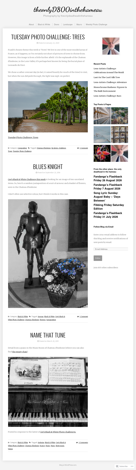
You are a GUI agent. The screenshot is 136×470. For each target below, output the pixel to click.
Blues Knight (48, 166)
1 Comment (84, 148)
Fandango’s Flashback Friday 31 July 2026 (108, 215)
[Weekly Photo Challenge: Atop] (119, 116)
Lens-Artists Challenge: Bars (107, 96)
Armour (40, 317)
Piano (53, 446)
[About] (119, 154)
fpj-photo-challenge (58, 148)
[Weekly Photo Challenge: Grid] (119, 135)
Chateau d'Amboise (44, 148)
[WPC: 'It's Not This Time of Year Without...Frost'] (102, 154)
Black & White (44, 24)
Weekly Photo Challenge (96, 24)
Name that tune (47, 335)
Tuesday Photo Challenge (22, 151)
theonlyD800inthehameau (68, 9)
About (31, 24)
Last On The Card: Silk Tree (107, 77)
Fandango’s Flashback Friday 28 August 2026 (108, 178)
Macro (79, 24)
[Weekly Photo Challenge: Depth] (102, 116)
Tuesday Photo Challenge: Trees (48, 36)
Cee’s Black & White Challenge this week (27, 179)
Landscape (68, 24)
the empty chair (19, 352)
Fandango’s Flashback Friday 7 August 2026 (108, 186)
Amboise (41, 442)
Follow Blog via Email (103, 226)
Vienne (10, 449)
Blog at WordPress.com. (68, 465)
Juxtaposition (51, 320)
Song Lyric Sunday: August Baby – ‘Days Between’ (107, 196)
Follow (98, 258)
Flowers (43, 320)
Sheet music (60, 446)
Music (48, 446)
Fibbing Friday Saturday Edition (109, 206)
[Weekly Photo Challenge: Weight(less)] (102, 135)
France (42, 446)
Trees (10, 151)
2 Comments (83, 442)
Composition (22, 148)
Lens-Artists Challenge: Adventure (110, 82)
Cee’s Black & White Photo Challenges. (58, 432)
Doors (56, 24)
